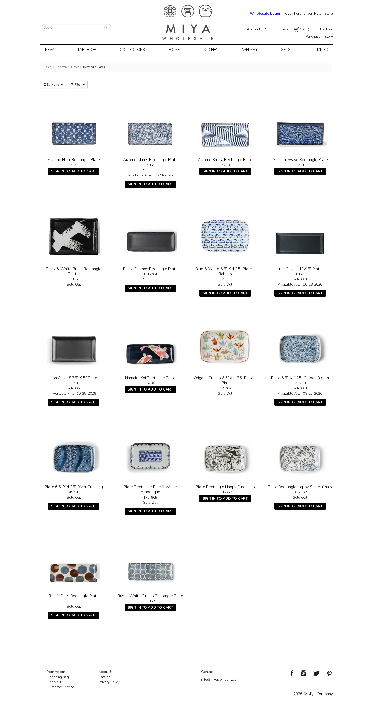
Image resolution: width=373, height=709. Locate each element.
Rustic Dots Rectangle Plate (74, 596)
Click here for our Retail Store (309, 13)
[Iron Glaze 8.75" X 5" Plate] (73, 339)
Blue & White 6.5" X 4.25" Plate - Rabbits (225, 271)
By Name (53, 85)
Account (253, 29)
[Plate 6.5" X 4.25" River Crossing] (73, 448)
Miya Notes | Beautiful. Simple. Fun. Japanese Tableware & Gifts (187, 22)
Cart (306, 29)
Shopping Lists (277, 29)
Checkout (325, 29)
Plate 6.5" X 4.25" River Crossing (74, 487)
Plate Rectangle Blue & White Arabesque (150, 489)
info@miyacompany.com (220, 679)
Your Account (57, 672)
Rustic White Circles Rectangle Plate (150, 596)
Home (174, 49)
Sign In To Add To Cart (73, 171)
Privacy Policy (109, 682)
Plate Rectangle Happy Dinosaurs (225, 487)
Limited (321, 49)
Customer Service (60, 687)
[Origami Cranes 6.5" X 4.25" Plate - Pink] (225, 339)
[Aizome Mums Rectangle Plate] (150, 121)
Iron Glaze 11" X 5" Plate (300, 269)
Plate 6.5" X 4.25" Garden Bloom (300, 378)
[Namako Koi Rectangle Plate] (150, 339)
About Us (106, 672)
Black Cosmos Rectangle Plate (150, 269)
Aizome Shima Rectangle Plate (225, 160)
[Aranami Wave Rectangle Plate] (300, 121)
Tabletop (86, 49)
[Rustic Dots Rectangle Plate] (73, 557)
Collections (132, 49)
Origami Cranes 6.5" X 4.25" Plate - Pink (225, 380)
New (49, 49)
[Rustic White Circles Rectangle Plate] (150, 557)
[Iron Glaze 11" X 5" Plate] (300, 230)
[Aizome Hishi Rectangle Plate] (73, 121)
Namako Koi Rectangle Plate (150, 378)
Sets (286, 49)
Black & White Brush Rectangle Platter (73, 271)
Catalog (105, 677)
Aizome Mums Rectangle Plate (150, 160)
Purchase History (319, 36)
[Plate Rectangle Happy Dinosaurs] (225, 448)
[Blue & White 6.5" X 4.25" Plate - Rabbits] (225, 230)
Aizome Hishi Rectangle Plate (74, 160)
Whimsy (250, 49)
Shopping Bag (58, 677)
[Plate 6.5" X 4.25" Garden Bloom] (300, 339)
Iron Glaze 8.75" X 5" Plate (73, 378)
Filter (78, 85)
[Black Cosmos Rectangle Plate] (150, 230)
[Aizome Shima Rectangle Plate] (225, 121)
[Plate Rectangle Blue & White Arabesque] (150, 448)
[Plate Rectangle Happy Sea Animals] (300, 448)
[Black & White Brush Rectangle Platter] (73, 230)
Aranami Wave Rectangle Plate (300, 160)
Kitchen (211, 49)
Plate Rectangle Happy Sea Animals (300, 487)
